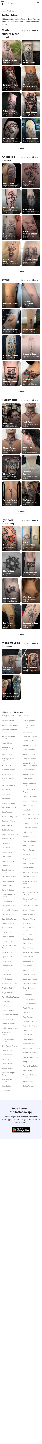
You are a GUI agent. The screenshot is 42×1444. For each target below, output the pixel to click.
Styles (6, 279)
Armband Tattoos (8, 770)
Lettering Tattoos (29, 721)
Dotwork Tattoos (8, 937)
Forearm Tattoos (8, 1010)
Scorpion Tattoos (29, 910)
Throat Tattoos (28, 1012)
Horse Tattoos (7, 1064)
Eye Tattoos (6, 970)
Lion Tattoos (27, 732)
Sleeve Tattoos (28, 939)
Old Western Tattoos (30, 819)
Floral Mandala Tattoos (10, 997)
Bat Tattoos (6, 790)
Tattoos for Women (30, 1004)
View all (35, 30)
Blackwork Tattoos (8, 821)
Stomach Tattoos (29, 975)
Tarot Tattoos (27, 995)
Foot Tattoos (6, 1006)
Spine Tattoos (28, 957)
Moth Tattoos (28, 779)
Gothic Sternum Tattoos (8, 1033)
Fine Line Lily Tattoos (9, 983)
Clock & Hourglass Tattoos (8, 871)
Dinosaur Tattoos (8, 928)
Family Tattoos (7, 979)
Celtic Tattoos (7, 852)
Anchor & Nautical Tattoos (8, 737)
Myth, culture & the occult (10, 33)
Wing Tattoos (28, 1061)
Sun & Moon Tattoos (30, 979)
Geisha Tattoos (7, 1019)
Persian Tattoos (28, 845)
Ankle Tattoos (7, 754)
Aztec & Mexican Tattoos (8, 779)
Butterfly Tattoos (8, 839)
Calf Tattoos (6, 843)
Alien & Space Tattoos (10, 725)
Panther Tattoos (29, 836)
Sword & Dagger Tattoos (29, 989)
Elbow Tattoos (7, 961)
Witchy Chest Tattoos (30, 1066)
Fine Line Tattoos (8, 988)
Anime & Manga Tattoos (8, 748)
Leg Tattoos (6, 1090)
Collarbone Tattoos (9, 877)
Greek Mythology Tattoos (8, 1040)
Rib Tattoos (27, 888)
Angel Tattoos (7, 743)
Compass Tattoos (8, 881)
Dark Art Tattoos (8, 914)
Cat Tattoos (6, 848)
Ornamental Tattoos (30, 823)
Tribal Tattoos (28, 1039)
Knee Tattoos (6, 1086)
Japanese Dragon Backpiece (8, 1074)
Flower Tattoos (7, 1001)
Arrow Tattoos (7, 774)
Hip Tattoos (6, 1059)
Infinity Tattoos (7, 1068)
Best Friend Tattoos (9, 808)
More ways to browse (11, 644)
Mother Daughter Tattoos (29, 784)
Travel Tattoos (28, 1030)
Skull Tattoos (27, 934)
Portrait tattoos (28, 863)
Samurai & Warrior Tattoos (30, 900)
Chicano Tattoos (8, 861)
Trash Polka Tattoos (30, 1026)
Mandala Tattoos (29, 741)
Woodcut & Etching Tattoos (30, 1076)
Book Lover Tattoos (9, 825)
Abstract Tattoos (8, 721)
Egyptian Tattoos (8, 957)
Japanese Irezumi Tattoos (8, 1080)
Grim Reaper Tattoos (9, 1046)
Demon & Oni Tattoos (10, 923)
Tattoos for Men (29, 999)
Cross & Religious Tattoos (8, 895)
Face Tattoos (6, 975)
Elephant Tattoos (8, 966)
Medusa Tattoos (29, 754)
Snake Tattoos (28, 948)
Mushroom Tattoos (30, 801)
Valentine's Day (28, 1044)
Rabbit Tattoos (28, 868)
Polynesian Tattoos (30, 859)
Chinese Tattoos (8, 865)
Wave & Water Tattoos (31, 1057)
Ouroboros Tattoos (30, 828)
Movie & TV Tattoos (30, 796)
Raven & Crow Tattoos (31, 872)
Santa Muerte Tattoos (31, 905)
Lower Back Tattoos (30, 736)
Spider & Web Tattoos (31, 952)
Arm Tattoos (6, 765)
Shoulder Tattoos (29, 914)
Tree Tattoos (27, 1035)
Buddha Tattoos (8, 830)
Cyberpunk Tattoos (9, 905)
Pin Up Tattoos (28, 854)
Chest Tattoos (7, 857)
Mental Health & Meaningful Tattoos (30, 764)
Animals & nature (8, 158)
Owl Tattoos (27, 832)
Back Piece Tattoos (8, 785)
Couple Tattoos (7, 885)
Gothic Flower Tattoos (10, 1028)
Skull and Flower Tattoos (29, 929)
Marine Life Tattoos (30, 745)
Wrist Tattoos (28, 1082)
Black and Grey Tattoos (10, 816)
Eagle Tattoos (7, 952)
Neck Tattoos (27, 810)
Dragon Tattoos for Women (9, 947)
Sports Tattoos (28, 961)
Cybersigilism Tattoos (10, 910)
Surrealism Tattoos (30, 983)
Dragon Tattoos (7, 941)
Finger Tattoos (7, 992)
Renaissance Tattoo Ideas (30, 882)
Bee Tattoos (6, 799)
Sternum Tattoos (29, 970)
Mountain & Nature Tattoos (30, 791)
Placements (9, 400)
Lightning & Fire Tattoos (29, 726)
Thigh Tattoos (28, 1008)
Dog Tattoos (6, 932)
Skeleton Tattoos (29, 919)
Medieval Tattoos (29, 750)
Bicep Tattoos (7, 812)
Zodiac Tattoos (28, 1086)
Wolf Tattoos (27, 1070)
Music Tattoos (28, 805)
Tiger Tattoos (28, 1017)
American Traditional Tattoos (9, 731)
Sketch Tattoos (28, 923)
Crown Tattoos (7, 901)
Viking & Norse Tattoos (31, 1048)
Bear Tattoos (6, 794)
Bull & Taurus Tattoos (10, 834)
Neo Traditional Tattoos (31, 814)
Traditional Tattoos (30, 1021)
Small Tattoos (28, 943)
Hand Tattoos (7, 1050)
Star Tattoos (27, 966)
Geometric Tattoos (8, 1024)
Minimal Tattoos (29, 774)
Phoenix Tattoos (29, 850)
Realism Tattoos (29, 877)
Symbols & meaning (9, 521)
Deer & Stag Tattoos (9, 919)
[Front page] (2, 3)
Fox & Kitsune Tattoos (10, 1015)
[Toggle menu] (38, 3)
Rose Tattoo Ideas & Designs (30, 893)
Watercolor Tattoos (30, 1052)
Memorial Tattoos (29, 759)
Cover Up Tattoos (8, 890)
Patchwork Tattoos (29, 841)
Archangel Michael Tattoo (9, 759)
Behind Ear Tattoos (9, 803)
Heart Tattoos (7, 1055)
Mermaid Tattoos (29, 770)
